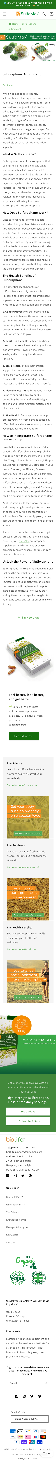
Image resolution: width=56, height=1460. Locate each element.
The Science (12, 1212)
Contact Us (12, 1234)
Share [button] (10, 85)
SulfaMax (15, 1449)
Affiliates (11, 1242)
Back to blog (30, 617)
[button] (4, 14)
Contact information (38, 1454)
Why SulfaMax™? (15, 1204)
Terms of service (19, 1454)
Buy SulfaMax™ (14, 1196)
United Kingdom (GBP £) (26, 1418)
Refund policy (29, 1449)
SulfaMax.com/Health (19, 949)
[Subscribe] (46, 1383)
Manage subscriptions (28, 1458)
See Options (28, 1111)
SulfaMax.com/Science (20, 785)
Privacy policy (45, 1449)
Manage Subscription (17, 1227)
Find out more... (24, 736)
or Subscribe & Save (28, 1121)
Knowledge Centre (16, 1219)
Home (15, 23)
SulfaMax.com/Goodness (21, 867)
